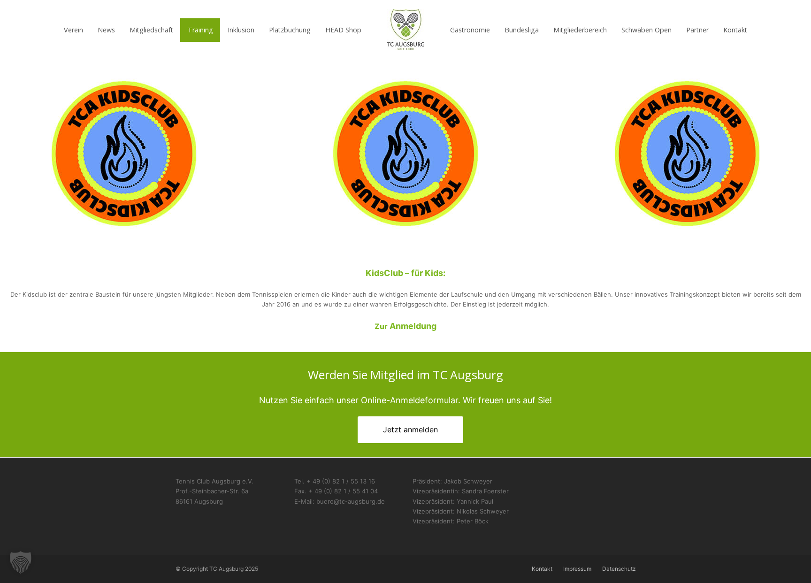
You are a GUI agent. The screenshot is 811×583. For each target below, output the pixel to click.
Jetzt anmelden (410, 429)
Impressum (577, 568)
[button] (20, 562)
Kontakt (542, 568)
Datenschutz (618, 568)
